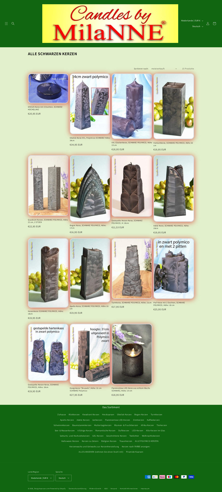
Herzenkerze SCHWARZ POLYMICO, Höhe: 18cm (45, 312)
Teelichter (134, 435)
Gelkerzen (97, 420)
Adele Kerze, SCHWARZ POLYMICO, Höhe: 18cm (171, 227)
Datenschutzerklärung (78, 488)
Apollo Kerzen (67, 420)
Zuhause (61, 414)
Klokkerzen (74, 414)
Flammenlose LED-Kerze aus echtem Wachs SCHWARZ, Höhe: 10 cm (131, 389)
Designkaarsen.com (42, 488)
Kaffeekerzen (153, 420)
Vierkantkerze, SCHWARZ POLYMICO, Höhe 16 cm (173, 144)
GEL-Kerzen (97, 435)
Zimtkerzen (138, 420)
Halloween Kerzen (70, 441)
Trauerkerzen (125, 441)
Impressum (145, 488)
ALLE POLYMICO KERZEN (146, 441)
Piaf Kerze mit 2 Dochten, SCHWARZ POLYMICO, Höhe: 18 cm (169, 303)
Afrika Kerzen (147, 425)
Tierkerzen (162, 425)
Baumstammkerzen (81, 425)
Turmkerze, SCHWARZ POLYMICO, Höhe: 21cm (131, 302)
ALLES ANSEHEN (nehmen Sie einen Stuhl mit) (101, 451)
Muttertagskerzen (103, 425)
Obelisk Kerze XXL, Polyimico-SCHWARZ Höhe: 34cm (90, 139)
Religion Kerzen (109, 441)
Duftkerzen (123, 430)
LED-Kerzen (137, 430)
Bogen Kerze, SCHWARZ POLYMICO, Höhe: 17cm (88, 226)
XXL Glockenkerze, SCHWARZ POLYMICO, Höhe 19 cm (132, 143)
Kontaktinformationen (129, 488)
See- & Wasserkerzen (65, 430)
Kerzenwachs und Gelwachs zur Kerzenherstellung (94, 446)
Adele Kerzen (83, 420)
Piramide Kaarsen (134, 451)
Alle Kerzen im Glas (155, 430)
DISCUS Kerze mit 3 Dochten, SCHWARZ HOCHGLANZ (45, 108)
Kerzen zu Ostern (90, 441)
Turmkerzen (156, 414)
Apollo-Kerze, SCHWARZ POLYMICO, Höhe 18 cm (89, 307)
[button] (6, 23)
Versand (114, 488)
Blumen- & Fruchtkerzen (126, 425)
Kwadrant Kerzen (90, 414)
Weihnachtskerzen (151, 435)
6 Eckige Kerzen (85, 430)
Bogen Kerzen (141, 414)
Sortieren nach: (141, 68)
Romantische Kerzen (105, 430)
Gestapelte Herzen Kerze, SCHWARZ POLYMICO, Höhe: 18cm (43, 386)
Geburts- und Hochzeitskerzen (75, 435)
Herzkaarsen (108, 414)
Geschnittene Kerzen (116, 435)
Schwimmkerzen (62, 425)
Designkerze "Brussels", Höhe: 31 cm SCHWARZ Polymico (86, 389)
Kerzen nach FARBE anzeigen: (136, 446)
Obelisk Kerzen (124, 414)
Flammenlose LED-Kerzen (117, 420)
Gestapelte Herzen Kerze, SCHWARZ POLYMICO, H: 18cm (127, 221)
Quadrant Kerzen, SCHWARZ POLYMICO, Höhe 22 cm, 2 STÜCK (48, 221)
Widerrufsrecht (95, 488)
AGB (106, 488)
